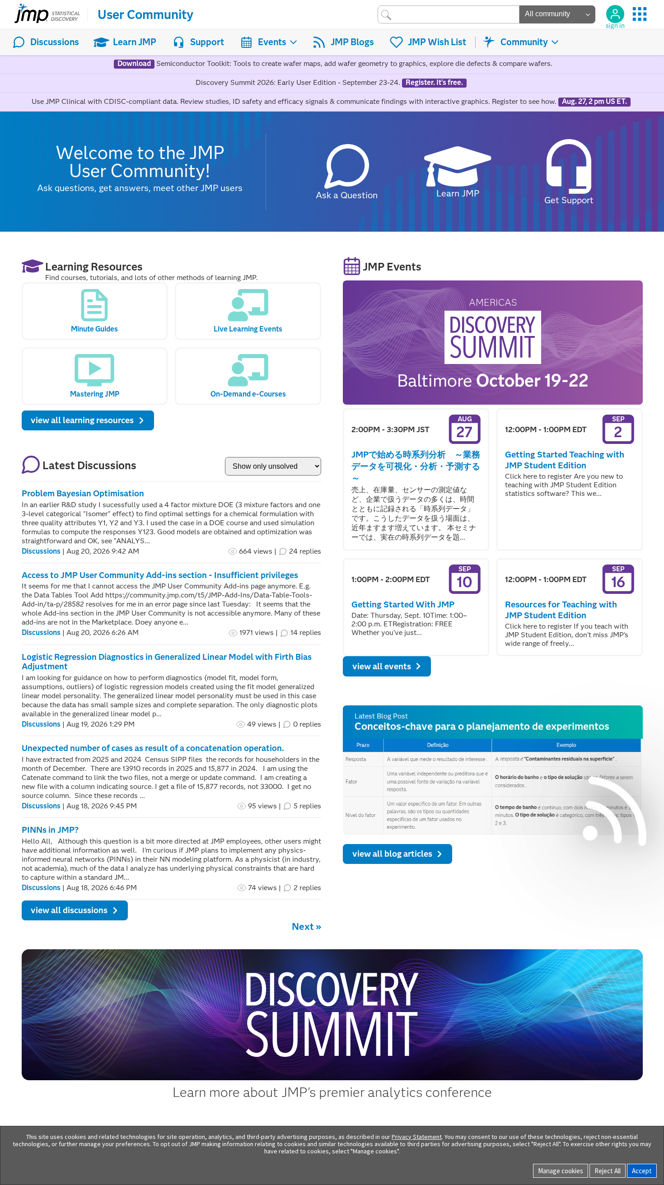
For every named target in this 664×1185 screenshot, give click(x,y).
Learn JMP (134, 42)
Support (207, 42)
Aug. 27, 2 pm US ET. (594, 102)
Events (272, 42)
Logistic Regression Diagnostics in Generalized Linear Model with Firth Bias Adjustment (167, 662)
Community (524, 42)
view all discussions (69, 910)
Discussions (54, 42)
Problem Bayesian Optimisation (83, 493)
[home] (47, 14)
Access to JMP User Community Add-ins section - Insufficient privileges (160, 575)
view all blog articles (392, 854)
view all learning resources (82, 420)
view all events (381, 666)
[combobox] (448, 14)
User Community (145, 14)
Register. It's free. (434, 83)
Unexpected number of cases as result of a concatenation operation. (153, 748)
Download (134, 64)
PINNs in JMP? (50, 830)
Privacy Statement (417, 1137)
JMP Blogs (352, 42)
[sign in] (615, 14)
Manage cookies (560, 1170)
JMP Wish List (437, 42)
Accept (642, 1170)
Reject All (607, 1170)
